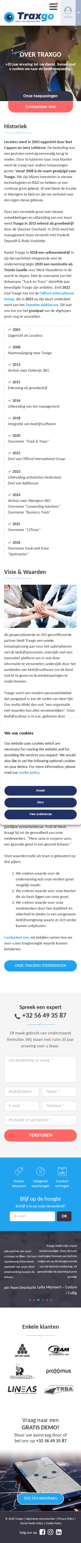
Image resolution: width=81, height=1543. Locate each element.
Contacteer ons (16, 938)
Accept (40, 790)
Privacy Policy (66, 1519)
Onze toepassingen (40, 96)
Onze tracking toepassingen (40, 966)
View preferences (40, 814)
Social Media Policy (31, 1523)
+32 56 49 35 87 (44, 1015)
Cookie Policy (53, 1523)
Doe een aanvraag (40, 1498)
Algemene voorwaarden (40, 1519)
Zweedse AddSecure (41, 305)
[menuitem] (78, 13)
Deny (40, 802)
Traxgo (29, 12)
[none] (78, 13)
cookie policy (29, 773)
